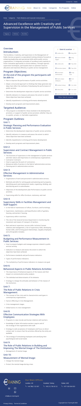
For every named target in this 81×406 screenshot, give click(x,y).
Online (73, 8)
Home (29, 8)
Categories (12, 18)
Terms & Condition (20, 403)
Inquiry (7, 34)
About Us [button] (36, 8)
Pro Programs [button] (64, 8)
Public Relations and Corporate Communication (31, 18)
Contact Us (69, 2)
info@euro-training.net (12, 396)
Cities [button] (44, 8)
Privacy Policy (8, 403)
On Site (24, 34)
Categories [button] (53, 8)
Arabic (76, 2)
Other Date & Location (65, 97)
